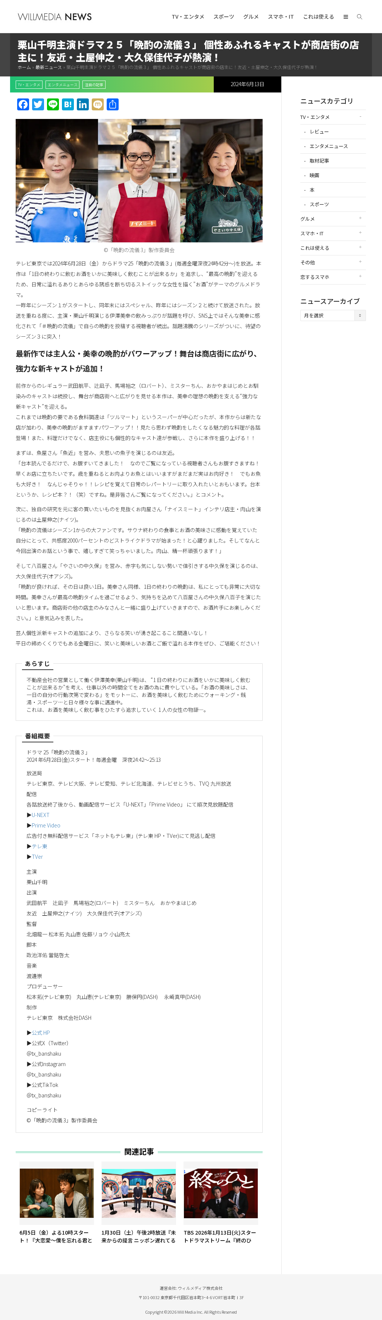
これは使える (318, 16)
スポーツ (223, 16)
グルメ (251, 16)
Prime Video (46, 825)
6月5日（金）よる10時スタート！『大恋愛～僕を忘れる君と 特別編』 (56, 1240)
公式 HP (41, 1032)
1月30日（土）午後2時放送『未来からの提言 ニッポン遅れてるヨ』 (138, 1240)
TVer (37, 856)
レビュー (319, 131)
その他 (307, 262)
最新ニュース (48, 67)
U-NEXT (41, 814)
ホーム (24, 67)
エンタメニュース (63, 84)
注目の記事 (94, 84)
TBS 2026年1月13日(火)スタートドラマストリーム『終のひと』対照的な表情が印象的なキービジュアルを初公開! (220, 1244)
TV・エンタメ (188, 16)
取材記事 (319, 160)
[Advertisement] (333, 444)
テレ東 (39, 846)
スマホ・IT (281, 16)
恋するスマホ (314, 276)
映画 (314, 175)
